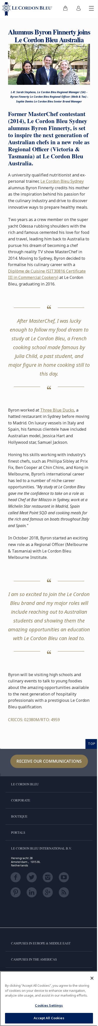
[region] (49, 998)
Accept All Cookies (49, 1018)
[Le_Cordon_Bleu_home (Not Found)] (28, 9)
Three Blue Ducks (57, 410)
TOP (91, 743)
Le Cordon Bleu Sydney (62, 181)
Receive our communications (49, 761)
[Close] (91, 978)
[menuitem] (65, 9)
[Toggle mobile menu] (91, 9)
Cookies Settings (49, 1005)
